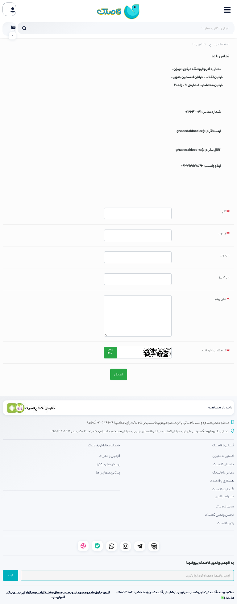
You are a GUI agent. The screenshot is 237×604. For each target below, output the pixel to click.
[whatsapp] (111, 546)
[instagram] (125, 546)
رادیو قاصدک (225, 523)
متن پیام (220, 299)
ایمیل (222, 233)
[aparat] (83, 546)
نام (224, 211)
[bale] (97, 546)
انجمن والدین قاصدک (219, 514)
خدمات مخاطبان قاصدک (104, 445)
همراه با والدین (224, 496)
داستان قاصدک (223, 464)
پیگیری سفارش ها (108, 472)
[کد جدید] (110, 352)
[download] (60, 407)
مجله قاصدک (225, 506)
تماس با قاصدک (223, 472)
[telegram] (139, 546)
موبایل (224, 255)
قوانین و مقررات (109, 455)
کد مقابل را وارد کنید (213, 350)
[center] (24, 28)
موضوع (224, 277)
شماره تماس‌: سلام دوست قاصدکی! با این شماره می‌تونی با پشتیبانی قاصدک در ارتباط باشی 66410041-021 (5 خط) (158, 422)
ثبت (10, 575)
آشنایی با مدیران (223, 455)
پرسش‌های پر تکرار (108, 464)
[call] (153, 546)
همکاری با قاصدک (222, 480)
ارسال (118, 374)
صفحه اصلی (221, 44)
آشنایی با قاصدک (223, 445)
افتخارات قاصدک (223, 489)
